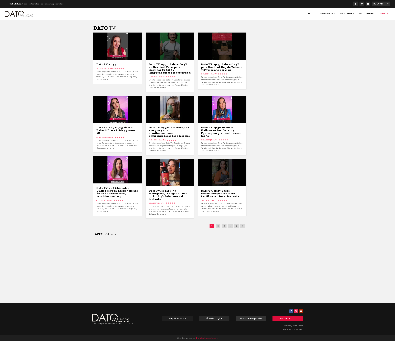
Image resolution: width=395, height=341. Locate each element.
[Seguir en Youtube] (301, 311)
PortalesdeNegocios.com (207, 338)
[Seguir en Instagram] (296, 311)
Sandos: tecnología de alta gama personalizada (45, 4)
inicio (311, 13)
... (230, 226)
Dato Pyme (346, 13)
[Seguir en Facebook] (291, 311)
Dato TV (383, 13)
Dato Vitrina (366, 13)
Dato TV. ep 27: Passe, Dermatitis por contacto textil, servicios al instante (220, 193)
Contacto (288, 318)
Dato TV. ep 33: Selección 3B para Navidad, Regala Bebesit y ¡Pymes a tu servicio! (221, 67)
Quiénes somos (178, 318)
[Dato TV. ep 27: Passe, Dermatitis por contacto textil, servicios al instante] (222, 172)
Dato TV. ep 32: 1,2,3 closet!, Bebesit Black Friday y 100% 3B (115, 130)
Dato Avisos (326, 13)
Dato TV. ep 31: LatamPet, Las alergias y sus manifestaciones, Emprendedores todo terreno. (170, 132)
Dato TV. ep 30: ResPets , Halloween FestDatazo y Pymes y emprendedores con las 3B (221, 132)
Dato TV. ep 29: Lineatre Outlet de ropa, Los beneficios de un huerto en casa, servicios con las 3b (117, 192)
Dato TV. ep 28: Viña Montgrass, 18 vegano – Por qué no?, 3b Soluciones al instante (168, 195)
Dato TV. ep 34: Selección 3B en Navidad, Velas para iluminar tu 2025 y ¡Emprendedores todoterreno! (170, 68)
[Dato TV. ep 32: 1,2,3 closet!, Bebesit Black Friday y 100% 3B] (117, 109)
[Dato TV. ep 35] (117, 46)
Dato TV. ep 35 (106, 64)
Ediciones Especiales (252, 318)
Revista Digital (215, 318)
